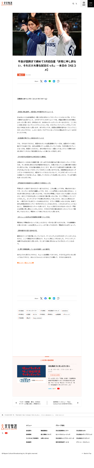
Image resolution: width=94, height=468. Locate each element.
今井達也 (42, 314)
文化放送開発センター (62, 430)
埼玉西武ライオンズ (53, 311)
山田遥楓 (58, 314)
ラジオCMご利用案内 (32, 438)
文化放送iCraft (81, 430)
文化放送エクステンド (83, 438)
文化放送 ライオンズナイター (59, 366)
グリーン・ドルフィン (83, 442)
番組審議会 (44, 430)
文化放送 (21, 311)
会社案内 (28, 430)
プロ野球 (42, 311)
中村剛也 (21, 314)
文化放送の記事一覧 (9, 415)
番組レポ (21, 75)
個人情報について (46, 434)
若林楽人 (50, 314)
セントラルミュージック (63, 434)
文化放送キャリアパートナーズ (65, 438)
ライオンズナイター (32, 311)
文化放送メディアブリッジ (84, 434)
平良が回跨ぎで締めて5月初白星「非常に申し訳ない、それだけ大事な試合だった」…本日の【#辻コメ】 (40, 415)
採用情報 (28, 434)
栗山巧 (28, 318)
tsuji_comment (37, 318)
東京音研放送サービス (62, 442)
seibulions (65, 311)
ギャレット (67, 314)
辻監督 (28, 314)
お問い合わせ (45, 438)
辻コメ (35, 314)
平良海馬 (21, 318)
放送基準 (28, 442)
